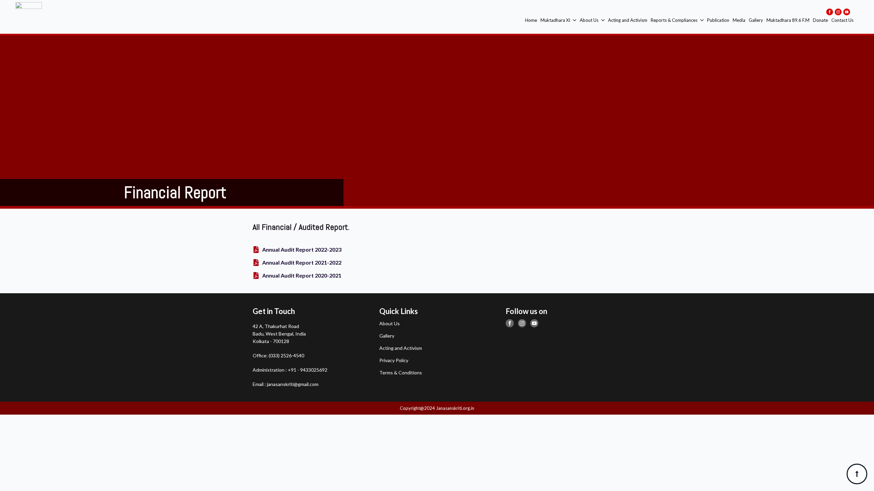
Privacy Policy (393, 360)
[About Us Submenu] (602, 20)
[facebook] (829, 12)
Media (739, 20)
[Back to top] (857, 474)
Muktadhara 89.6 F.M (787, 20)
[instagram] (838, 12)
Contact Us (842, 20)
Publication (718, 20)
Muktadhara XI (555, 20)
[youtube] (846, 12)
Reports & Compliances (674, 20)
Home (531, 20)
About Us (589, 20)
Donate (820, 20)
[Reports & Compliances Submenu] (701, 20)
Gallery (756, 20)
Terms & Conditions (400, 372)
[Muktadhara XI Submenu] (574, 20)
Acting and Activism (627, 20)
